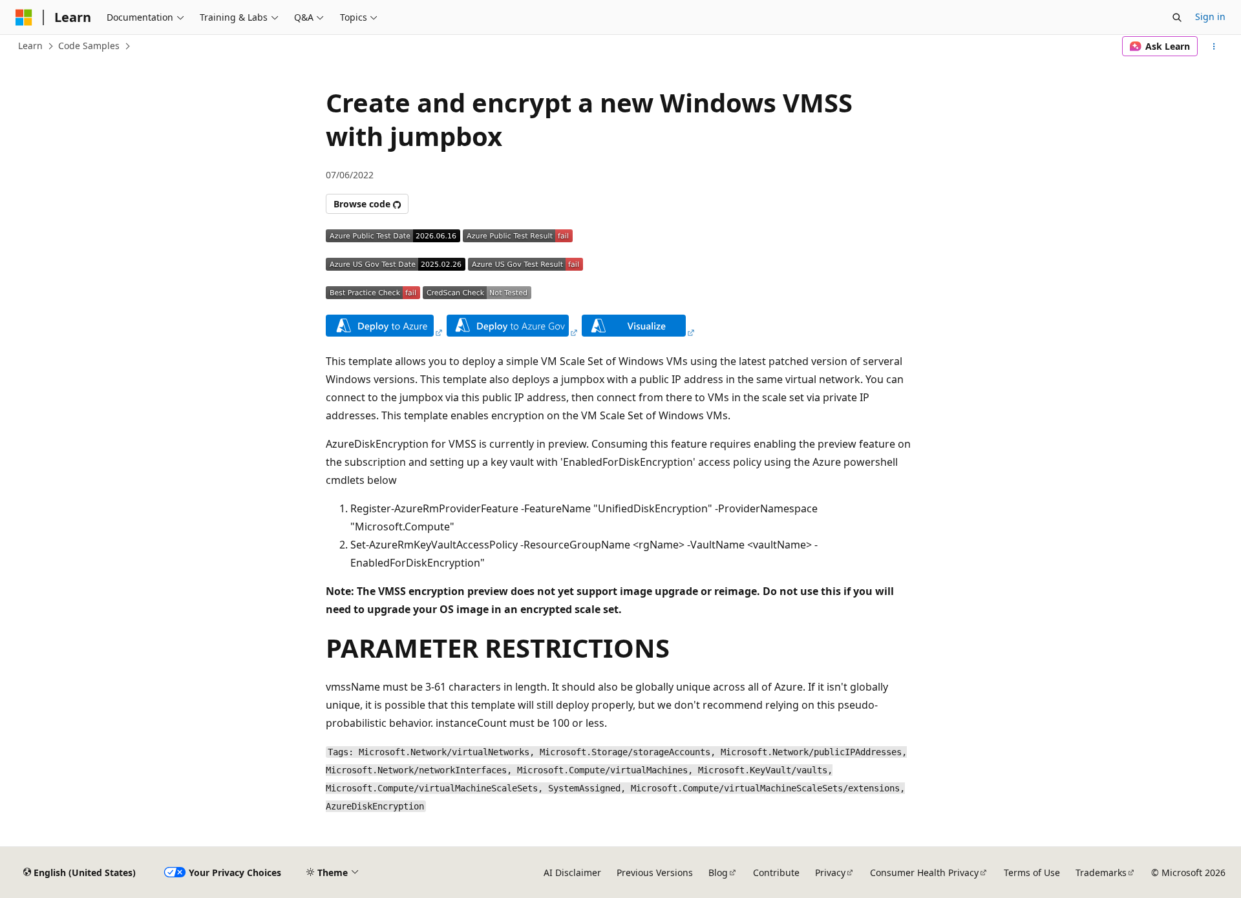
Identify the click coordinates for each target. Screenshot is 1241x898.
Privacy (830, 872)
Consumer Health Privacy (924, 872)
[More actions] (1214, 46)
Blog (718, 872)
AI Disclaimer (572, 872)
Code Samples (89, 45)
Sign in (1210, 16)
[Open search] (1177, 17)
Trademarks (1101, 872)
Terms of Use (1032, 872)
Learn (30, 45)
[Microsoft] (24, 17)
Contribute (776, 872)
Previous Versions (655, 872)
